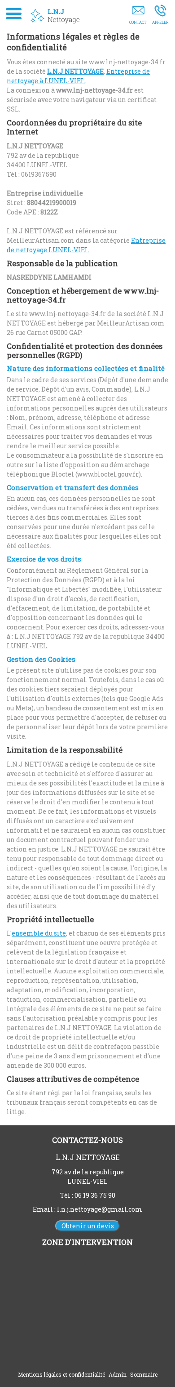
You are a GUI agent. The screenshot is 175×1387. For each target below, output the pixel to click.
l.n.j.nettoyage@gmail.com (99, 1209)
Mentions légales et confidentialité (61, 1374)
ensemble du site (39, 933)
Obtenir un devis (87, 1226)
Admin (118, 1374)
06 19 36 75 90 (94, 1195)
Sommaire (144, 1374)
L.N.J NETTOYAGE (75, 71)
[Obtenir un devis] (138, 16)
